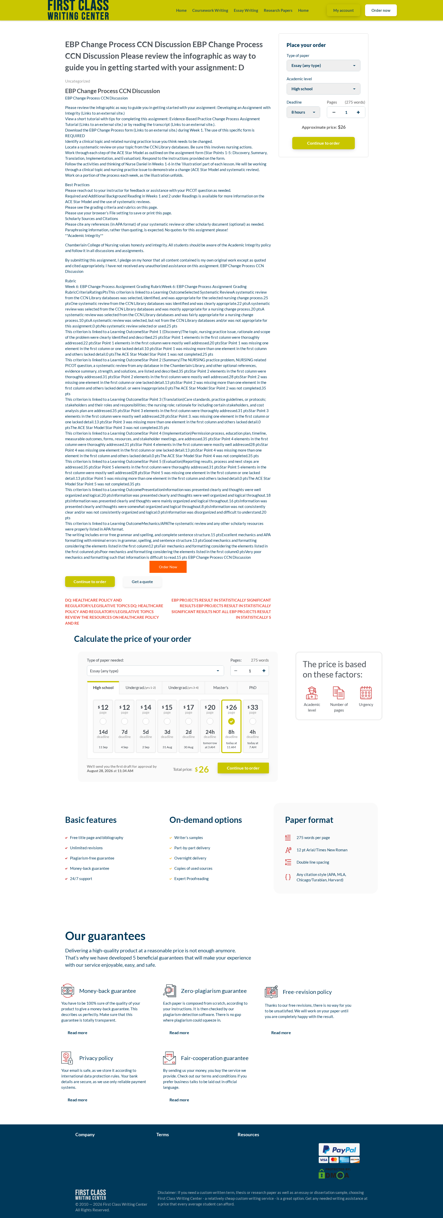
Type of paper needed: (105, 660)
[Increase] (264, 671)
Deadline (294, 102)
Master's (220, 687)
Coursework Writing (210, 10)
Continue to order (90, 581)
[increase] (358, 112)
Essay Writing (246, 10)
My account (343, 10)
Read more (77, 1032)
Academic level (299, 78)
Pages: (236, 660)
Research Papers (278, 10)
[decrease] (333, 112)
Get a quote (142, 581)
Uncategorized (77, 81)
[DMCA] (334, 1173)
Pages (332, 102)
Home (181, 10)
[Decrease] (235, 671)
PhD (252, 687)
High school (103, 687)
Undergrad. (141, 687)
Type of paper (298, 55)
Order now (380, 10)
